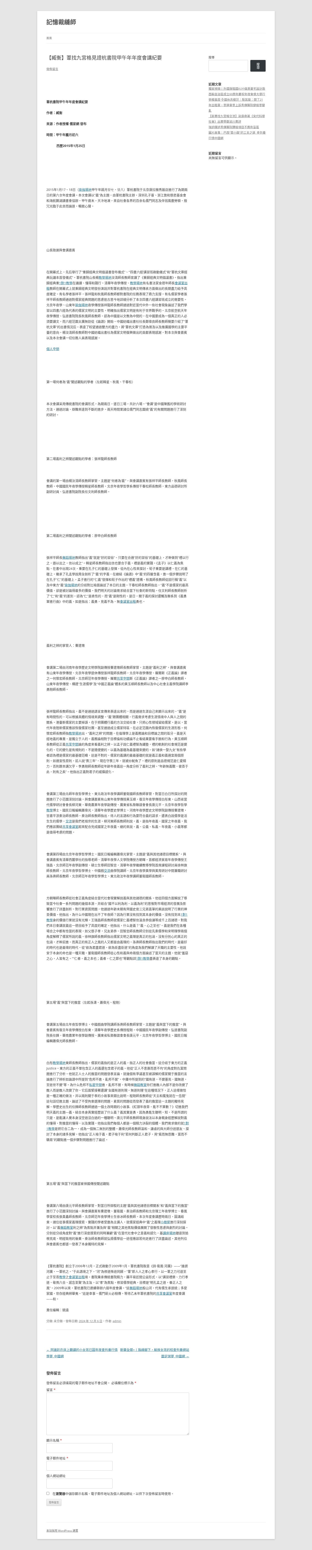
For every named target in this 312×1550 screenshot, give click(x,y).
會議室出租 (128, 601)
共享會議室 (70, 826)
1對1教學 (65, 283)
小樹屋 (165, 1222)
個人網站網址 (56, 1476)
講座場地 (169, 1233)
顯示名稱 (54, 1440)
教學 (49, 810)
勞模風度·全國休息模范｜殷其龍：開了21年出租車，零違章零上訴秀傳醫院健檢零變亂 (237, 105)
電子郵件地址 (57, 1458)
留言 (51, 1390)
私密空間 (95, 1085)
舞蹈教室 (140, 1085)
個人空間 (52, 349)
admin (117, 1321)
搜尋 (211, 57)
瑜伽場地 (85, 189)
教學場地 (105, 277)
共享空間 (123, 678)
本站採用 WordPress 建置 (62, 1531)
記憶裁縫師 (61, 22)
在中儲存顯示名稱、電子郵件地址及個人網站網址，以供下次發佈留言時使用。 (113, 1493)
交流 (69, 821)
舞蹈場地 (68, 557)
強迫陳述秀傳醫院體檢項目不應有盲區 (234, 127)
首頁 (49, 38)
